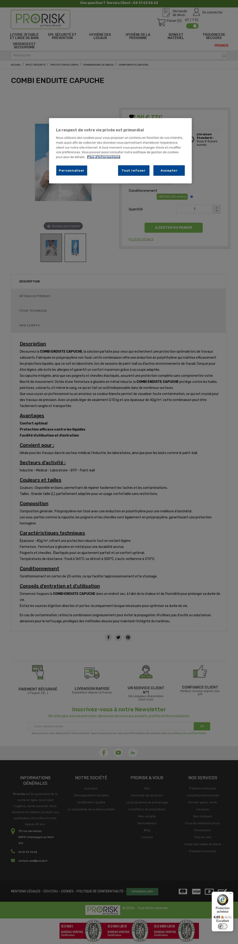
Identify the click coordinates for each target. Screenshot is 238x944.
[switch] (222, 926)
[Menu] (230, 894)
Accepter (169, 170)
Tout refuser (133, 170)
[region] (120, 150)
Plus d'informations (103, 157)
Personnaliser (72, 170)
